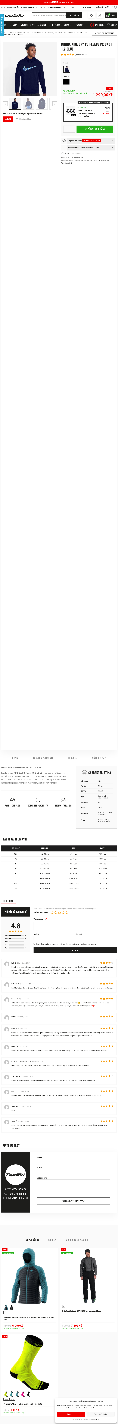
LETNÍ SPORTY (43, 25)
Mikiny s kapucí (62, 32)
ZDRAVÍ (66, 25)
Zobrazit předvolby (101, 1414)
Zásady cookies (77, 1420)
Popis (15, 758)
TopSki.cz (5, 32)
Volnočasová (103, 798)
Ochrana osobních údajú (91, 1420)
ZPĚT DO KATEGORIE (105, 33)
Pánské (100, 786)
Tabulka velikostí (43, 758)
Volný (100, 808)
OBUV (15, 25)
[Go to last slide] (5, 103)
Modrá (100, 791)
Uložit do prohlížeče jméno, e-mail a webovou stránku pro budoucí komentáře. (66, 944)
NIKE (91, 161)
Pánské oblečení (29, 32)
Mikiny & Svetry (45, 32)
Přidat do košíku (96, 129)
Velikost (66, 76)
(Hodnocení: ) (81, 54)
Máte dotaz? (99, 758)
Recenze (72, 758)
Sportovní (102, 796)
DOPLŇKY (56, 25)
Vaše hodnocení (41, 912)
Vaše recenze (40, 919)
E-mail (79, 934)
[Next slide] (54, 103)
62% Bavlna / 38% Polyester (105, 813)
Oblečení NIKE (105, 161)
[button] (91, 15)
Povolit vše (71, 1414)
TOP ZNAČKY (78, 25)
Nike (99, 781)
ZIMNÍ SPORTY (27, 25)
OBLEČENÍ (5, 25)
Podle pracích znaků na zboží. (104, 820)
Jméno (36, 934)
